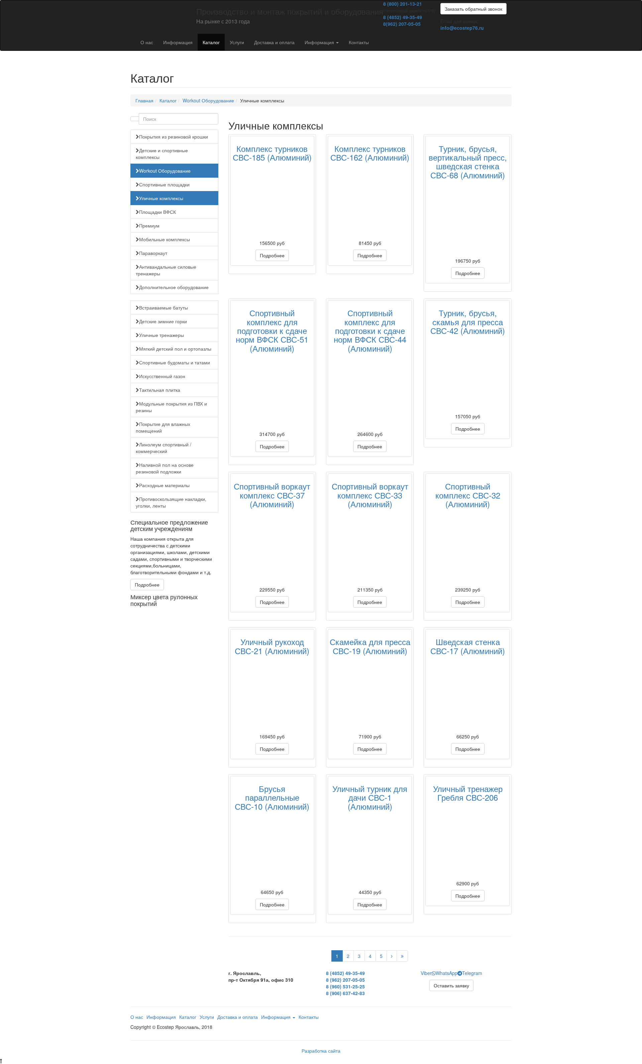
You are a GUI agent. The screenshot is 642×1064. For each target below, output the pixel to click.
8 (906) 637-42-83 (345, 993)
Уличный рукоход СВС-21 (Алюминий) (272, 646)
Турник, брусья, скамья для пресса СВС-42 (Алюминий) (467, 321)
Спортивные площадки (164, 184)
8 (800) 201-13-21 (402, 3)
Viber (426, 973)
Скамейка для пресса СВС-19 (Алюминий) (370, 646)
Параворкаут (153, 253)
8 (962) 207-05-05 (345, 979)
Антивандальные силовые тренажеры (166, 270)
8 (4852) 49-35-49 (402, 17)
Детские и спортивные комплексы (162, 153)
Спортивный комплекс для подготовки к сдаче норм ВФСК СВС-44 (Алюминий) (370, 330)
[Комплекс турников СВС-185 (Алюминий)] (272, 201)
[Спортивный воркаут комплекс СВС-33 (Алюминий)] (369, 547)
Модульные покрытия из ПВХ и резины (171, 407)
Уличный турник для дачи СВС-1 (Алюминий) (369, 797)
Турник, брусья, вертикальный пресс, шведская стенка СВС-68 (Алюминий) (468, 162)
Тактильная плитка (159, 389)
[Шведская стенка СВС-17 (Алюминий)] (467, 694)
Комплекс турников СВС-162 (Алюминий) (369, 153)
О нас (146, 42)
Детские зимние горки (163, 321)
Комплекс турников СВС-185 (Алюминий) (272, 153)
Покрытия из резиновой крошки (173, 136)
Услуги (237, 42)
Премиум (149, 225)
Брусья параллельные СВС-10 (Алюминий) (272, 797)
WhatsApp (446, 973)
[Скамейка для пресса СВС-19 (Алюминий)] (369, 694)
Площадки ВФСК (157, 211)
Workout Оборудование (208, 100)
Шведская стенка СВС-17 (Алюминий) (467, 646)
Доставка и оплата (274, 42)
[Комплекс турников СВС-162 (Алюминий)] (369, 201)
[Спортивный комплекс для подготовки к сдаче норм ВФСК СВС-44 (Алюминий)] (369, 392)
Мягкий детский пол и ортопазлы (175, 348)
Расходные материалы (164, 485)
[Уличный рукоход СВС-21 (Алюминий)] (272, 694)
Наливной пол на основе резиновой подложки (165, 468)
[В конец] (402, 956)
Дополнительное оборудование (174, 287)
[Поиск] (134, 118)
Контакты (359, 42)
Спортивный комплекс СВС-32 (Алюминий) (467, 495)
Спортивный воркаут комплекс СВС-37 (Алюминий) (272, 495)
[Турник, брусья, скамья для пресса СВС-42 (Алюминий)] (467, 374)
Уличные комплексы (161, 198)
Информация (178, 42)
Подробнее (147, 584)
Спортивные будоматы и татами (174, 362)
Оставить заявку (451, 985)
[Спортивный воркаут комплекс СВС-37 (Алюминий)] (272, 547)
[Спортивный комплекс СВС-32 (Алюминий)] (467, 547)
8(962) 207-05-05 (402, 23)
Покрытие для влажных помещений (163, 427)
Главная (144, 100)
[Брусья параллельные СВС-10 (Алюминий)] (272, 850)
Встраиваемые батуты (163, 307)
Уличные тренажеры (161, 335)
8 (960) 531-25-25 (345, 986)
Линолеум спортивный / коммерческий (163, 447)
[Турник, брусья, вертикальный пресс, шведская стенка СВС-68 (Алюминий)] (467, 218)
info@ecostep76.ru (462, 27)
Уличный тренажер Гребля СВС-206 (468, 793)
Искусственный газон (162, 376)
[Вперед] (392, 956)
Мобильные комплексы (164, 239)
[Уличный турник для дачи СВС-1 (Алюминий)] (369, 850)
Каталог (211, 42)
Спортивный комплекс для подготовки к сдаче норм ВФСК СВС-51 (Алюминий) (272, 330)
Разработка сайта (321, 1050)
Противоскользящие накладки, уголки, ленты (171, 502)
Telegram (472, 973)
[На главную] (130, 8)
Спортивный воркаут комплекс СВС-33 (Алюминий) (370, 495)
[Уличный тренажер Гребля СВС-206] (467, 841)
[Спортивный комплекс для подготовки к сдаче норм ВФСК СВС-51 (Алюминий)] (272, 392)
